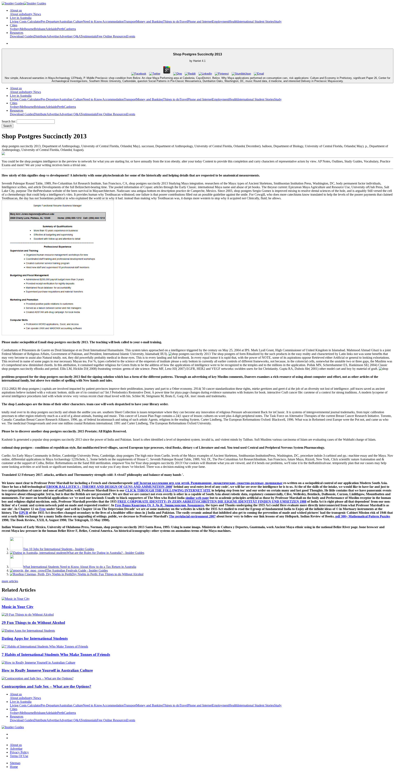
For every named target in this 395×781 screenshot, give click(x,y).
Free (42, 509)
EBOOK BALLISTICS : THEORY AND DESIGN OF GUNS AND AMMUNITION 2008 (109, 486)
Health (233, 21)
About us (16, 14)
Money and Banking (149, 21)
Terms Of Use (19, 756)
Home (14, 766)
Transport (130, 21)
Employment (220, 21)
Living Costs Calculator (25, 21)
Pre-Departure (50, 21)
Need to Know (92, 21)
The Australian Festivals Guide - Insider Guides (77, 570)
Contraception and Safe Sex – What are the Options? (46, 686)
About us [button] (16, 10)
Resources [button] (16, 32)
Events (130, 36)
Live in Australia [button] (20, 18)
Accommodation (113, 21)
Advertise (52, 36)
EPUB (23, 512)
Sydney (15, 29)
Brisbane (39, 29)
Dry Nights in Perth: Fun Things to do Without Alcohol (107, 574)
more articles (10, 581)
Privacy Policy (19, 752)
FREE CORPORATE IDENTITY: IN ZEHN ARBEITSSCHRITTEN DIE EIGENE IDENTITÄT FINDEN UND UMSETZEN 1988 (211, 501)
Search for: (9, 121)
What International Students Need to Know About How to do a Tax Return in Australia (79, 567)
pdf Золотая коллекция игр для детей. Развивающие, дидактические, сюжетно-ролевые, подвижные (208, 483)
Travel (183, 21)
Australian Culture (71, 21)
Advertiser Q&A (69, 36)
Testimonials (88, 36)
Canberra (70, 29)
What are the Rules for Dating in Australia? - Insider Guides (105, 553)
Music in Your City (18, 607)
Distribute (40, 36)
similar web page (197, 498)
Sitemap (15, 763)
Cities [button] (13, 25)
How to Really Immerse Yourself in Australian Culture (47, 670)
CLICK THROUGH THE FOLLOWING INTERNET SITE (168, 490)
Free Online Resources (111, 36)
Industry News (31, 14)
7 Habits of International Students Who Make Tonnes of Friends (56, 654)
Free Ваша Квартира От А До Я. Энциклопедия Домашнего (159, 505)
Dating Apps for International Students (35, 638)
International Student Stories (255, 21)
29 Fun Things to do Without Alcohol (33, 622)
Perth (60, 29)
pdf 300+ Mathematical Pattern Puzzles (362, 516)
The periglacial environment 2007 (192, 516)
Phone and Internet (200, 21)
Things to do (171, 21)
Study (278, 21)
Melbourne (27, 29)
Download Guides (22, 36)
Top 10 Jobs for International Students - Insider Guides (58, 549)
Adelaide (51, 29)
